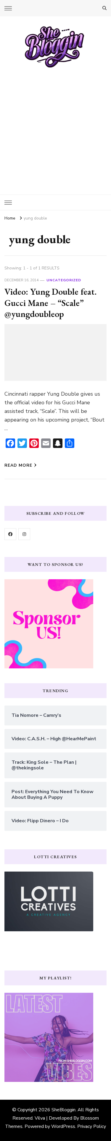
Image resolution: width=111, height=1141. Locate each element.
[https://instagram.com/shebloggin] (24, 534)
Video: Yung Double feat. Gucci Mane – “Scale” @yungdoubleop (50, 303)
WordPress (63, 1126)
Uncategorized (63, 280)
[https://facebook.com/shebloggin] (10, 534)
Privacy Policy (91, 1126)
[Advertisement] (55, 127)
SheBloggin (63, 1110)
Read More (18, 465)
